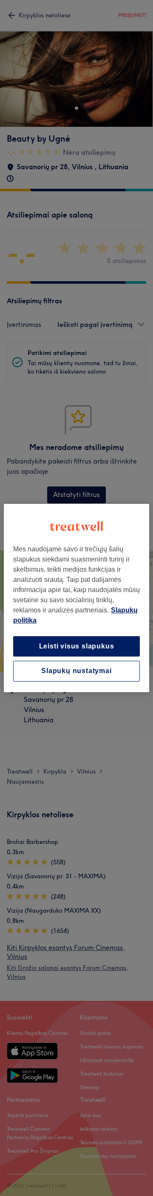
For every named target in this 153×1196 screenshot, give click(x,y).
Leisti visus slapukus (76, 646)
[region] (76, 598)
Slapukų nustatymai (76, 671)
